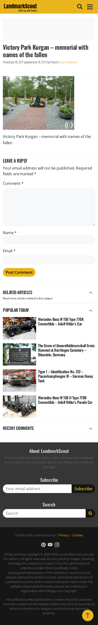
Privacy (64, 535)
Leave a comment (68, 62)
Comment (13, 183)
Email (9, 250)
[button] (43, 544)
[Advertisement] (49, 28)
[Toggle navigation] (89, 6)
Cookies (77, 535)
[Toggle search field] (79, 7)
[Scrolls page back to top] (87, 615)
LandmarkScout (20, 7)
